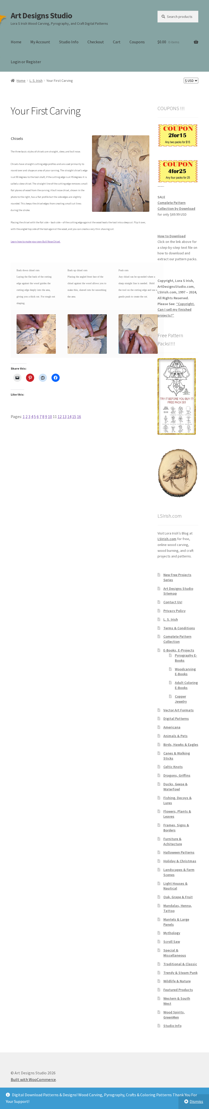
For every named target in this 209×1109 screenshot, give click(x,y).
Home (16, 41)
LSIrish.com (167, 539)
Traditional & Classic (180, 964)
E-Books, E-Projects (178, 650)
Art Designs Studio (41, 15)
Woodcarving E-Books (185, 671)
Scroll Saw (171, 941)
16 (79, 416)
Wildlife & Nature (177, 981)
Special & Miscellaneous (174, 953)
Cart (117, 41)
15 (74, 416)
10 (50, 416)
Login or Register (26, 61)
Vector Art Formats (178, 710)
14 (69, 416)
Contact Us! (172, 602)
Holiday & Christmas (179, 861)
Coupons (137, 41)
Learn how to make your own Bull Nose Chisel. (35, 241)
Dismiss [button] (196, 1101)
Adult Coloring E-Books (186, 685)
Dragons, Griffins (176, 775)
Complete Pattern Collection (177, 639)
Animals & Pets (175, 736)
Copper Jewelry (181, 699)
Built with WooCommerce (33, 1079)
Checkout (95, 41)
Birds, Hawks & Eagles (180, 744)
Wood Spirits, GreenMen (174, 1015)
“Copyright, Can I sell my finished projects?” (176, 310)
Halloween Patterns (178, 852)
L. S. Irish (36, 80)
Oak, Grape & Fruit (178, 897)
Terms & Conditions (179, 628)
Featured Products (178, 989)
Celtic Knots (173, 766)
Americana (171, 727)
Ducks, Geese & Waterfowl (175, 786)
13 (64, 416)
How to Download (172, 236)
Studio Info (69, 41)
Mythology (171, 933)
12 (60, 416)
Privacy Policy (174, 610)
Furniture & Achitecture (172, 841)
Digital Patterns (176, 718)
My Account (40, 41)
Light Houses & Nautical (175, 886)
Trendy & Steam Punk (180, 972)
